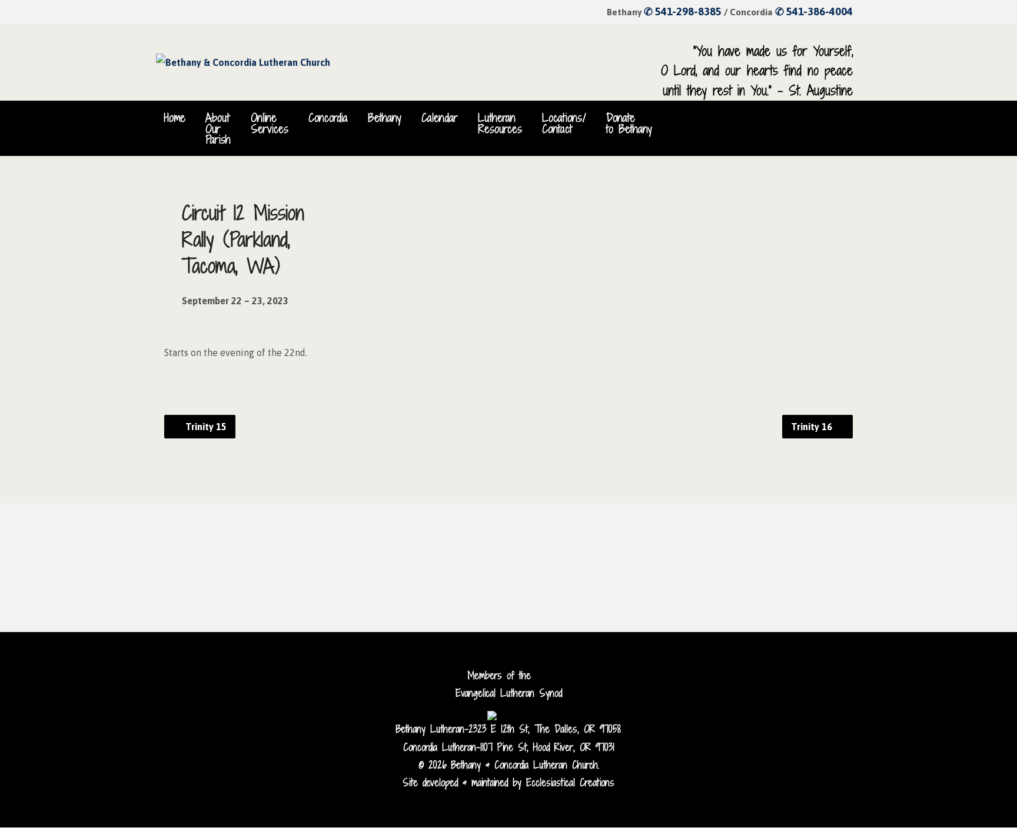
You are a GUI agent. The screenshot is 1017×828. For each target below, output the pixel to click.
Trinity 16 (813, 426)
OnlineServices (269, 123)
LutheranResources (500, 123)
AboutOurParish (218, 128)
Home (174, 117)
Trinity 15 (205, 426)
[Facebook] (810, 118)
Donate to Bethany (629, 123)
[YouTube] (829, 118)
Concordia (328, 117)
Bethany (384, 117)
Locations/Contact (564, 123)
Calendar (439, 117)
